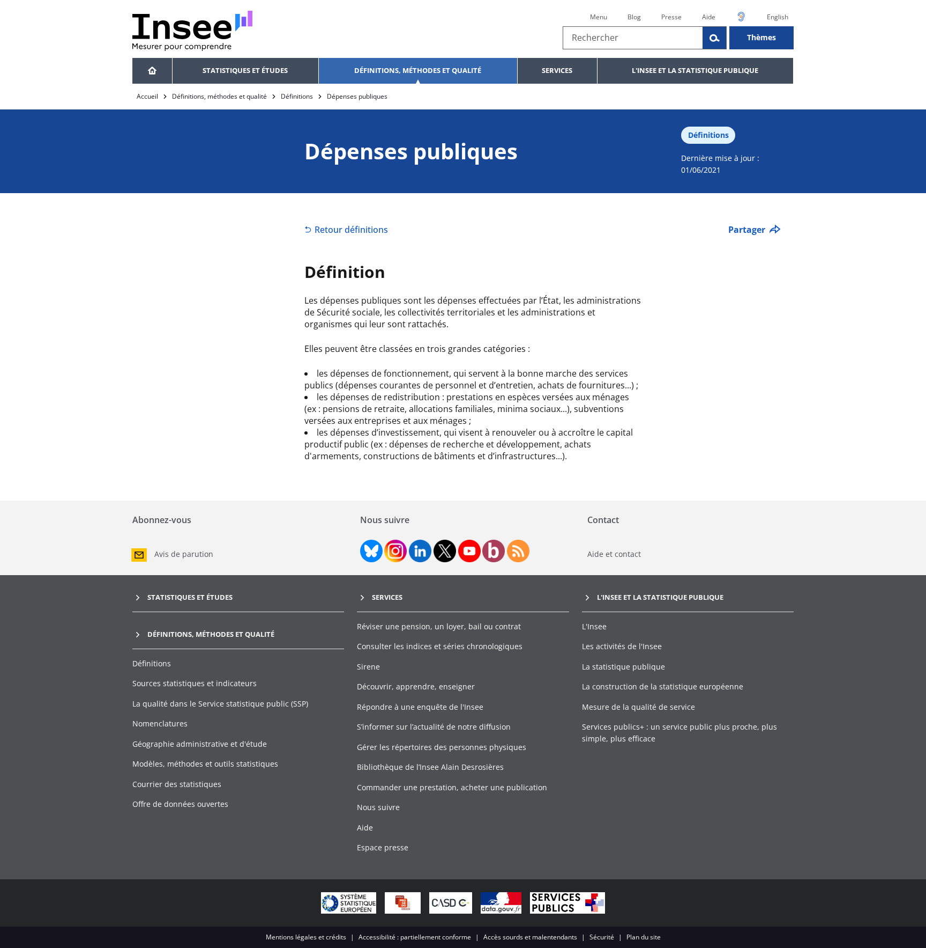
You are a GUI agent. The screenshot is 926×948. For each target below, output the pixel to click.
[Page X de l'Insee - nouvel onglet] (445, 551)
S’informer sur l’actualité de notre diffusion (434, 727)
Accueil (147, 96)
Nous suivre (378, 807)
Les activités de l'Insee (622, 646)
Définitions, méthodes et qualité (417, 70)
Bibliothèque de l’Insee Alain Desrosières (430, 767)
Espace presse (382, 847)
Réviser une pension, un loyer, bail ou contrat (439, 626)
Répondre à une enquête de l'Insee (420, 707)
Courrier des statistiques (176, 784)
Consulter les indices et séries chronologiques (439, 646)
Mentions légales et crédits (306, 937)
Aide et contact (614, 554)
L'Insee (594, 626)
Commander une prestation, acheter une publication (452, 787)
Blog (634, 16)
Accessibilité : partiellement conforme (415, 937)
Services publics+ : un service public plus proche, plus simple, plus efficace (679, 733)
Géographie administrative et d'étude (199, 744)
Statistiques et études (245, 70)
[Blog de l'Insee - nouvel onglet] (493, 551)
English (777, 16)
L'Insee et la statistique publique (695, 70)
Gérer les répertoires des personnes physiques (441, 747)
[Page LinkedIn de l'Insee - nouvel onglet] (420, 551)
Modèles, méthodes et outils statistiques (205, 764)
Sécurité (601, 937)
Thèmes (761, 37)
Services (557, 70)
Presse (671, 16)
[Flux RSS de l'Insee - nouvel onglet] (518, 551)
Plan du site (643, 937)
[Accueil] (152, 71)
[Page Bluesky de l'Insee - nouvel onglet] (371, 551)
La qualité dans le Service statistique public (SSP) (220, 704)
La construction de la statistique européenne (662, 686)
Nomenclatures (160, 723)
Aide (708, 16)
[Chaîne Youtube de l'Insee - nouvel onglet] (469, 551)
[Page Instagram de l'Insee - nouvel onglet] (395, 551)
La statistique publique (623, 667)
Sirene (368, 667)
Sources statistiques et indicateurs (194, 683)
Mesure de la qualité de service (638, 707)
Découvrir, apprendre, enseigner (416, 686)
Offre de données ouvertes (180, 804)
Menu (598, 16)
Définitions (297, 96)
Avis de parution (183, 554)
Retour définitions (351, 230)
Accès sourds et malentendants (530, 937)
